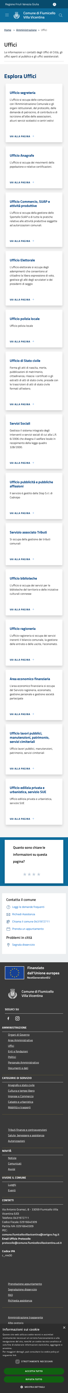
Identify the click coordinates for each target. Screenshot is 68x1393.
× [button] (64, 1327)
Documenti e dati (18, 1068)
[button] (34, 1387)
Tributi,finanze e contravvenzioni (27, 1130)
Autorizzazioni (16, 1141)
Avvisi (11, 1169)
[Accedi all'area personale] (54, 4)
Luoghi (12, 1185)
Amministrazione (26, 30)
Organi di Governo (18, 1035)
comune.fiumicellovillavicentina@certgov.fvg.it (30, 1234)
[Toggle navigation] (7, 15)
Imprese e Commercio (20, 1096)
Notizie (12, 1158)
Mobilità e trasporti (19, 1107)
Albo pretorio (15, 1323)
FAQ (10, 1295)
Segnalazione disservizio (22, 1289)
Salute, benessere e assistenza (26, 1135)
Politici (12, 1057)
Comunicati (14, 1163)
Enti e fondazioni (18, 1051)
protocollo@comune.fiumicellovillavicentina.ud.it (32, 1243)
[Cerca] (61, 15)
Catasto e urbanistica (20, 1102)
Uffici (11, 1046)
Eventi (12, 1190)
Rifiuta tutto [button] (34, 1379)
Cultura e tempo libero (21, 1091)
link (14, 1355)
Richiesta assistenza (20, 1300)
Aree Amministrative (20, 1040)
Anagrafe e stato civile (21, 1085)
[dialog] (34, 1358)
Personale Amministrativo (23, 1062)
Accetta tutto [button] (34, 1371)
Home (7, 30)
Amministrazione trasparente (25, 1317)
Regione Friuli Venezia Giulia (22, 4)
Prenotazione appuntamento (25, 1284)
